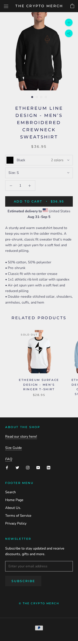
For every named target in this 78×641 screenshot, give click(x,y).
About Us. (13, 507)
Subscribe (23, 581)
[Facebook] (7, 467)
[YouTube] (38, 467)
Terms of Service (18, 515)
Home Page (14, 500)
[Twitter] (17, 467)
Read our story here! (21, 436)
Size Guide (13, 447)
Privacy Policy (15, 523)
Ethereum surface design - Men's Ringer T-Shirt (39, 384)
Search (10, 492)
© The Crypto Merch (39, 603)
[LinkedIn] (48, 467)
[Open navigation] (6, 6)
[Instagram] (27, 467)
